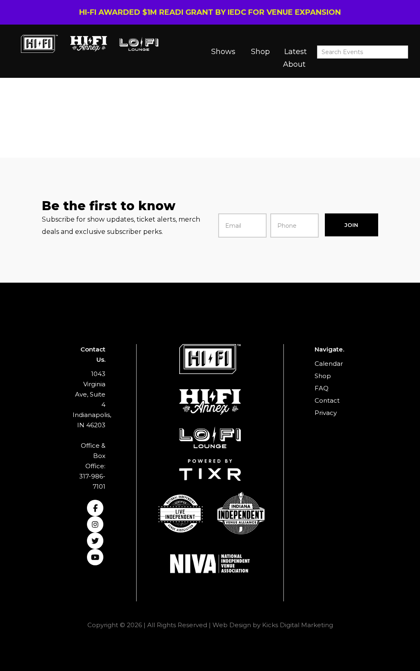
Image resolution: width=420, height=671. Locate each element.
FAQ (322, 388)
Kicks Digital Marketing (297, 625)
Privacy (326, 413)
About (294, 64)
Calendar (329, 363)
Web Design (231, 625)
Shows (223, 51)
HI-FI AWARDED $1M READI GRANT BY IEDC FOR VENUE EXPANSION (210, 12)
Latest (295, 51)
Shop (260, 51)
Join (351, 225)
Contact (327, 400)
